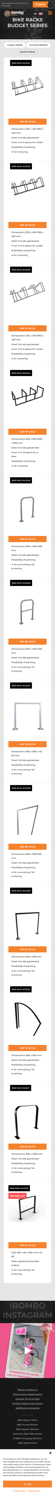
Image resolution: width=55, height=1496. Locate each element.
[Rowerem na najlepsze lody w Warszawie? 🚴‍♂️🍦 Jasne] (27, 1350)
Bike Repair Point (27, 1420)
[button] (50, 1453)
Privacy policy (19, 1490)
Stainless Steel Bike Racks (27, 1433)
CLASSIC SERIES (15, 45)
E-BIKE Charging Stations (27, 1438)
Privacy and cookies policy (27, 1394)
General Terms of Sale (27, 1399)
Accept (27, 1484)
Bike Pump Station (27, 1424)
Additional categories (28, 1408)
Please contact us (27, 1389)
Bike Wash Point (27, 1443)
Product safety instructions (27, 1403)
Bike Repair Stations (27, 1429)
